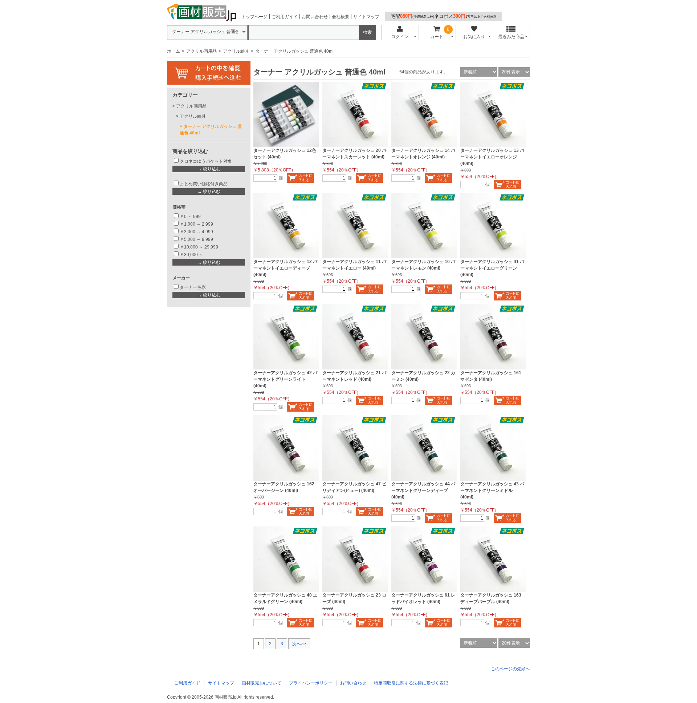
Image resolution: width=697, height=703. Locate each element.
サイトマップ (366, 16)
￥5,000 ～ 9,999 (196, 239)
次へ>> (299, 643)
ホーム (173, 51)
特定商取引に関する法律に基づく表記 (411, 683)
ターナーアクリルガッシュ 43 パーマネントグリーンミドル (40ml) (492, 490)
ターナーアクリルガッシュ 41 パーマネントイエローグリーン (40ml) (492, 268)
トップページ (254, 16)
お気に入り (474, 36)
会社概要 (340, 16)
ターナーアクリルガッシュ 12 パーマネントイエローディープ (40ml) (285, 268)
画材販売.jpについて (261, 683)
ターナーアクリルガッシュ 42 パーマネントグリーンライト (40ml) (285, 379)
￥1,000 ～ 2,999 (196, 224)
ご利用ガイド (285, 16)
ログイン (399, 36)
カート (436, 36)
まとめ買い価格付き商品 (204, 183)
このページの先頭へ (510, 668)
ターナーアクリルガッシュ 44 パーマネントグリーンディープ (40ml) (423, 490)
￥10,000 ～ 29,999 (199, 247)
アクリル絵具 (236, 51)
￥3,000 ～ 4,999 (196, 231)
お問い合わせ (315, 16)
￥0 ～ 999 (190, 216)
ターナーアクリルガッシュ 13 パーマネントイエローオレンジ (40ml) (492, 157)
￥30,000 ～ (192, 254)
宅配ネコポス (444, 16)
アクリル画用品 (201, 51)
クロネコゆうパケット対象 (206, 161)
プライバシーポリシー (311, 683)
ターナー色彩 (193, 287)
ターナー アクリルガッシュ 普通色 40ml (211, 130)
